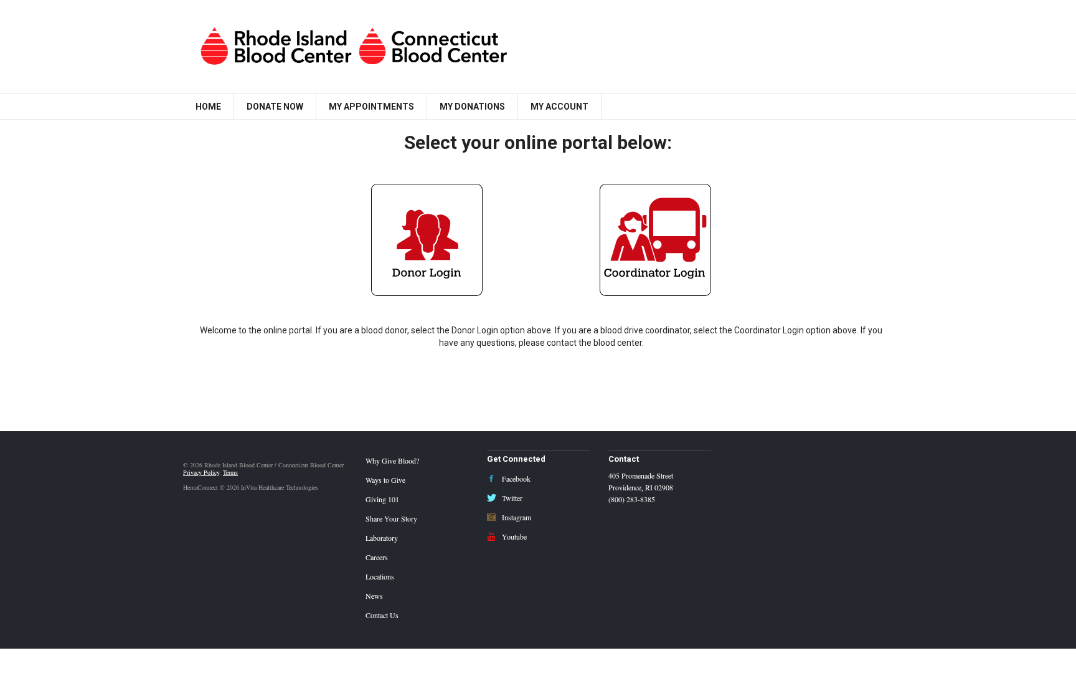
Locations (380, 576)
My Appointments (371, 107)
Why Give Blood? (392, 460)
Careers (377, 557)
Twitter (511, 498)
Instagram (515, 517)
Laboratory (382, 538)
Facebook (515, 479)
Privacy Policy (201, 472)
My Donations (472, 107)
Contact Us (382, 615)
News (374, 596)
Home (208, 107)
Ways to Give (385, 480)
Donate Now (275, 107)
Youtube (513, 536)
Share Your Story (391, 518)
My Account (559, 107)
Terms (230, 472)
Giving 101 (382, 499)
